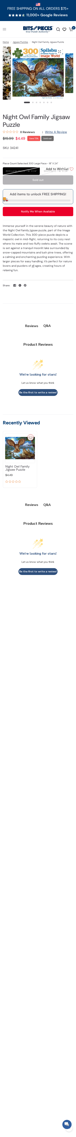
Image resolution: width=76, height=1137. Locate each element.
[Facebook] (15, 285)
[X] (20, 285)
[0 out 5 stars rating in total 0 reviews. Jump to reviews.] (14, 482)
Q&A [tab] (47, 326)
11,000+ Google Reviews (47, 15)
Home (6, 42)
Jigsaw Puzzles (20, 42)
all (33, 266)
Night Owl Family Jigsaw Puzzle (17, 468)
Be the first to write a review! (38, 392)
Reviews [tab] (31, 326)
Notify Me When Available (38, 211)
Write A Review (56, 132)
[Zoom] (59, 51)
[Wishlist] (64, 29)
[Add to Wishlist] (30, 437)
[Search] (58, 29)
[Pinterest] (25, 285)
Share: (6, 285)
